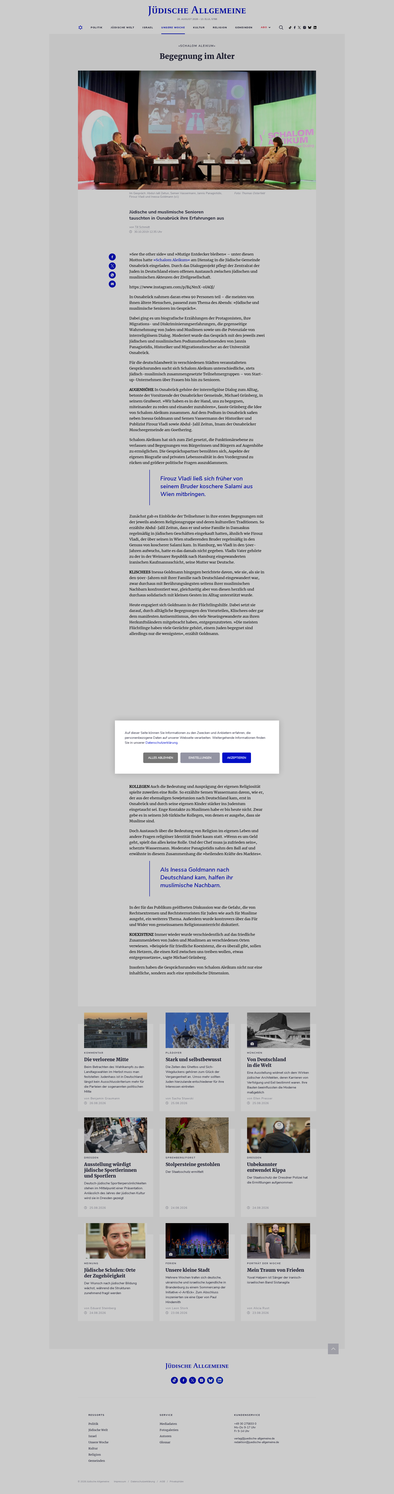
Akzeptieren (236, 758)
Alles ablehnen (160, 758)
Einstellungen (200, 758)
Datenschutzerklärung (161, 742)
